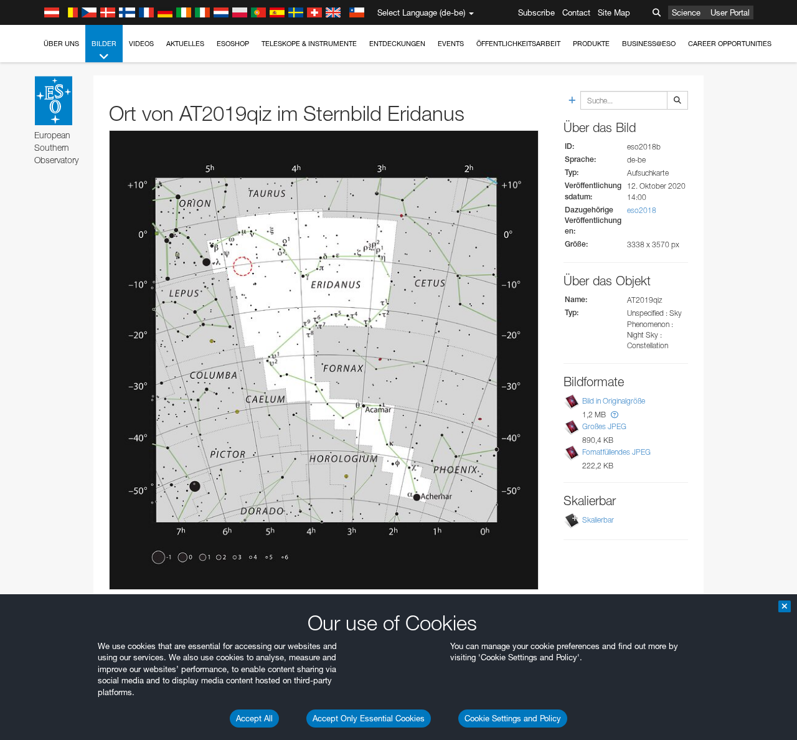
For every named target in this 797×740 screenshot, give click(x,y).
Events (451, 43)
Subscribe (536, 12)
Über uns (61, 43)
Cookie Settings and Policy (513, 718)
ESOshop (233, 43)
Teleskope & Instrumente (309, 43)
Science (686, 12)
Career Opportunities (729, 43)
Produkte (591, 43)
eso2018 (641, 210)
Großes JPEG (604, 426)
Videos (141, 43)
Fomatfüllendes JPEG (616, 452)
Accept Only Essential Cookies (369, 718)
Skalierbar (598, 519)
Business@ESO (649, 43)
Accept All (254, 718)
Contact (576, 12)
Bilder (104, 43)
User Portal (730, 12)
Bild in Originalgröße (613, 401)
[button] (614, 414)
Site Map (614, 12)
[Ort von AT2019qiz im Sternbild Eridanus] (324, 360)
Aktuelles (185, 43)
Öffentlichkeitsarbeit (518, 43)
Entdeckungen (397, 43)
